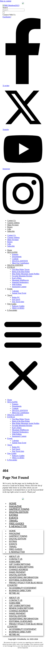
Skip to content (5, 1)
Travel (9, 295)
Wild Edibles (17, 284)
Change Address (13, 223)
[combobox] (13, 10)
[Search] (3, 12)
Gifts (9, 229)
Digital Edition (18, 512)
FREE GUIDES (18, 308)
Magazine (15, 506)
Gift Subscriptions (19, 564)
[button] (23, 355)
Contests (15, 259)
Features (15, 254)
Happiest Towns (19, 509)
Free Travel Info (18, 302)
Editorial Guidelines (20, 580)
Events (9, 289)
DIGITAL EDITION (20, 261)
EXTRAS (11, 267)
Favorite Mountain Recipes (22, 276)
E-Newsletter (12, 310)
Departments (16, 257)
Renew (10, 227)
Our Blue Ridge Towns (20, 269)
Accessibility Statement (22, 588)
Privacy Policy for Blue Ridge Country (25, 584)
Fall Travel (16, 300)
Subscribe (11, 231)
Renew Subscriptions (21, 567)
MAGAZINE (12, 252)
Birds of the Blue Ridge (21, 272)
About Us (14, 557)
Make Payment (13, 225)
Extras (13, 515)
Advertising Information (23, 578)
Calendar (15, 291)
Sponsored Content (19, 287)
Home (9, 250)
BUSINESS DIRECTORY (20, 591)
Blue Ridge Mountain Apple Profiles (25, 274)
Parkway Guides (18, 306)
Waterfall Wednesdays (20, 282)
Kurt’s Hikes (16, 278)
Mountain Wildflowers (20, 280)
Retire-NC (16, 297)
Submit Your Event (19, 293)
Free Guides (11, 304)
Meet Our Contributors (20, 263)
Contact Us (11, 221)
